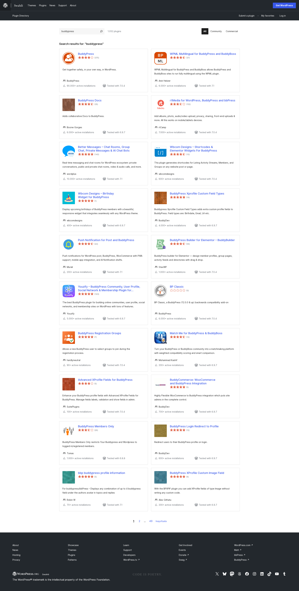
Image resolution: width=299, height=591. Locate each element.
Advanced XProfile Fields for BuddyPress (105, 379)
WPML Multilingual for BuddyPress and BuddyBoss (203, 53)
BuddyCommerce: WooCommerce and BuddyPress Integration (192, 381)
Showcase (73, 545)
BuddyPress (86, 53)
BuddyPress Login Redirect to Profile (194, 426)
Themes (72, 550)
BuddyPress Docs (90, 100)
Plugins (71, 555)
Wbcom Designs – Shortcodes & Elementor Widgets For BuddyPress (193, 148)
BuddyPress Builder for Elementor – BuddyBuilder (202, 240)
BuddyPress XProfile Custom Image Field (197, 473)
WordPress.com (243, 545)
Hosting (16, 555)
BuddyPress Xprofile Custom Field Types (197, 193)
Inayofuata (161, 521)
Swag (183, 559)
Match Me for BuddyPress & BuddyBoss (196, 333)
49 (150, 521)
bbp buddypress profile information (101, 473)
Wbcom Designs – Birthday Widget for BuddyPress (96, 195)
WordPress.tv (131, 559)
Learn (126, 545)
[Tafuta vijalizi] (101, 31)
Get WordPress (284, 5)
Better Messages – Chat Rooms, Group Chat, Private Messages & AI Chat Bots (104, 148)
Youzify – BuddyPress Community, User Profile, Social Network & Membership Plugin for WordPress (109, 288)
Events (182, 550)
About (15, 545)
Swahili (45, 574)
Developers (129, 555)
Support (127, 550)
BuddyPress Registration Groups (99, 333)
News (15, 550)
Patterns (72, 559)
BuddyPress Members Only (96, 426)
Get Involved (185, 545)
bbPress (239, 555)
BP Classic (177, 286)
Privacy (16, 559)
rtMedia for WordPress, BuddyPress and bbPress (202, 100)
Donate (184, 555)
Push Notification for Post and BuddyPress (106, 240)
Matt (238, 550)
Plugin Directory (20, 15)
